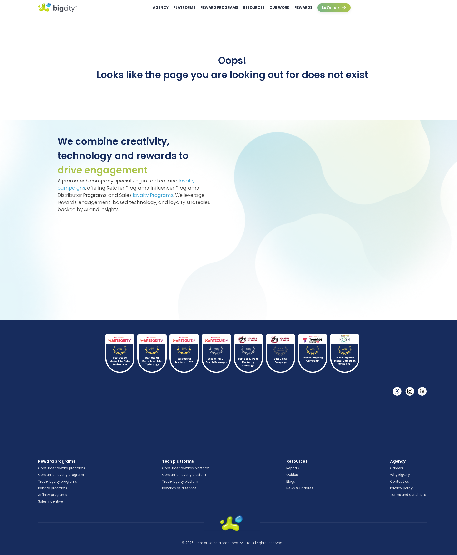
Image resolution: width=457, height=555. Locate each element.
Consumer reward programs (61, 468)
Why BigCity (400, 474)
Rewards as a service (179, 488)
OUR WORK (279, 7)
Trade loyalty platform (180, 481)
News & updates (299, 488)
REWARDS (303, 7)
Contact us (399, 481)
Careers (396, 468)
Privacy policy (401, 488)
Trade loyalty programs (57, 481)
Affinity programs (52, 494)
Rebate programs (52, 488)
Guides (292, 474)
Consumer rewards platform (185, 468)
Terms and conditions (408, 494)
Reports (292, 468)
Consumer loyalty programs (61, 474)
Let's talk (331, 7)
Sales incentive (50, 501)
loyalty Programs (153, 195)
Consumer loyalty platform (184, 474)
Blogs (290, 481)
